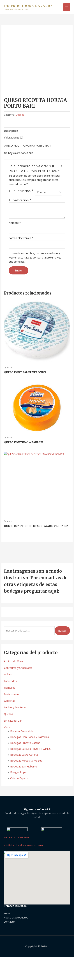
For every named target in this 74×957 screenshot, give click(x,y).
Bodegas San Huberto (23, 766)
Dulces (8, 674)
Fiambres (9, 687)
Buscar (62, 630)
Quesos (8, 714)
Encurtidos (10, 681)
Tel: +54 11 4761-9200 (17, 837)
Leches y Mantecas (15, 707)
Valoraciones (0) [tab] (13, 137)
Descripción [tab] (11, 130)
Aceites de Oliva (13, 661)
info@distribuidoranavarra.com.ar (24, 845)
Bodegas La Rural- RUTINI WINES (30, 748)
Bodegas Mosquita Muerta (26, 760)
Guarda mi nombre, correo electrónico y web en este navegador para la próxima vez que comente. (35, 258)
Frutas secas (11, 694)
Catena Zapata (19, 778)
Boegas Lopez (18, 772)
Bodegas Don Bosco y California (29, 737)
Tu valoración (20, 200)
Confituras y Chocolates (18, 667)
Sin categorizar (13, 720)
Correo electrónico (21, 238)
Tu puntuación (21, 191)
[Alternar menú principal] (66, 7)
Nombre (15, 222)
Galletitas (9, 700)
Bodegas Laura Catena (24, 754)
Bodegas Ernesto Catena (25, 743)
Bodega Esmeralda (21, 731)
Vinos (7, 727)
